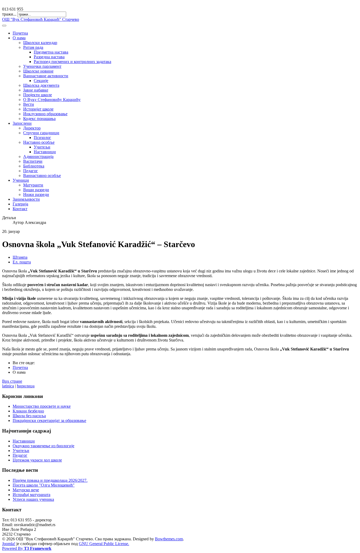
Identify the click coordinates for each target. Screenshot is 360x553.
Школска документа (41, 85)
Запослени (22, 123)
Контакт (20, 208)
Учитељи (42, 147)
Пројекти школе (37, 95)
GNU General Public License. (104, 543)
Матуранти (33, 185)
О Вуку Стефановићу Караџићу (52, 99)
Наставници (45, 152)
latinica (8, 386)
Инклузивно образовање (45, 114)
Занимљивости (26, 199)
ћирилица (26, 386)
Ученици (21, 180)
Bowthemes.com (169, 539)
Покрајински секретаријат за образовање (49, 420)
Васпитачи (32, 161)
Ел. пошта (22, 262)
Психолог (42, 137)
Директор (32, 128)
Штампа (20, 257)
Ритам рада (33, 47)
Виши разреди (36, 189)
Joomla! (8, 543)
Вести (28, 104)
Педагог (30, 171)
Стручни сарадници (41, 133)
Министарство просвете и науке (42, 406)
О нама (19, 38)
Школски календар (40, 42)
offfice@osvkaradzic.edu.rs (25, 4)
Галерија (20, 204)
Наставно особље (39, 142)
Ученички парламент (42, 66)
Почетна (20, 33)
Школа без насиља (29, 415)
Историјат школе (38, 109)
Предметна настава (51, 52)
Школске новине (38, 71)
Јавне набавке (35, 90)
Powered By (26, 548)
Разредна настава (49, 57)
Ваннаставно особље (42, 175)
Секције (41, 80)
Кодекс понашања (39, 118)
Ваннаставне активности (45, 76)
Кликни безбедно (28, 411)
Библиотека (33, 166)
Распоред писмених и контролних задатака (72, 61)
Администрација (38, 156)
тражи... (9, 14)
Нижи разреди (36, 194)
